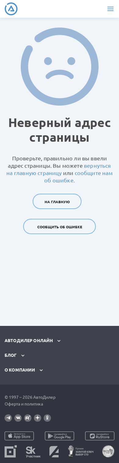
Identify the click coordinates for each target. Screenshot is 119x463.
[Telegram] (8, 418)
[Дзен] (37, 418)
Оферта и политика (24, 403)
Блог (11, 355)
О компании (20, 370)
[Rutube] (27, 418)
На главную (57, 202)
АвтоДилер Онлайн (29, 340)
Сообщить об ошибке (59, 227)
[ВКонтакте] (18, 418)
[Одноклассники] (47, 418)
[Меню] (110, 8)
